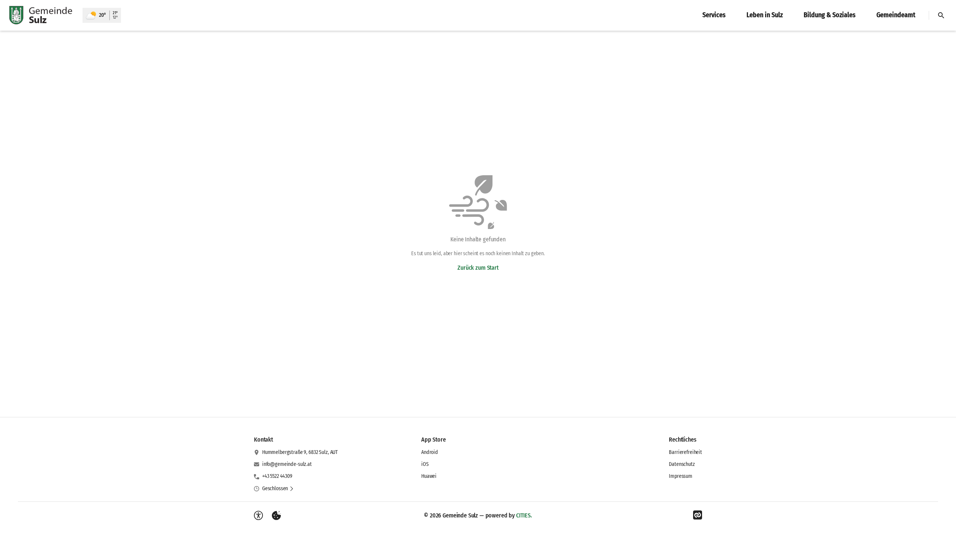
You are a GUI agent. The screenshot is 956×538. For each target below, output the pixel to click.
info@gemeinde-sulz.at (287, 464)
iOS (425, 464)
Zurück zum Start (477, 267)
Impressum (680, 476)
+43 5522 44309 (277, 476)
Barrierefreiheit (685, 452)
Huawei (429, 476)
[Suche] (941, 15)
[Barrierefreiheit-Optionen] (258, 515)
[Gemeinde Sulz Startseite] (41, 15)
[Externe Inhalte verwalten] (276, 515)
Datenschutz (682, 464)
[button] (278, 488)
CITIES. (524, 515)
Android (429, 452)
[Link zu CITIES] (697, 515)
